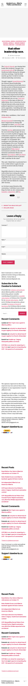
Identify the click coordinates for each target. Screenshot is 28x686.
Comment (4, 225)
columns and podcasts (18, 290)
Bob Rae (10, 130)
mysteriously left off (7, 70)
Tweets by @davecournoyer (10, 540)
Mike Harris (15, 149)
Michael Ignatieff (9, 44)
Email (3, 247)
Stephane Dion (20, 44)
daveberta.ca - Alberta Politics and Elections (14, 4)
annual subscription (12, 300)
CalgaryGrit (11, 192)
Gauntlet (4, 192)
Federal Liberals (8, 43)
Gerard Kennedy (20, 43)
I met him (17, 124)
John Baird (22, 155)
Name (3, 239)
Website (3, 254)
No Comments (21, 58)
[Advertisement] (14, 23)
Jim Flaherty (12, 155)
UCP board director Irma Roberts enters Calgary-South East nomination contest (13, 490)
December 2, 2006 (9, 58)
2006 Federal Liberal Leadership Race (14, 41)
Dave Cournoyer (15, 55)
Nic (19, 192)
